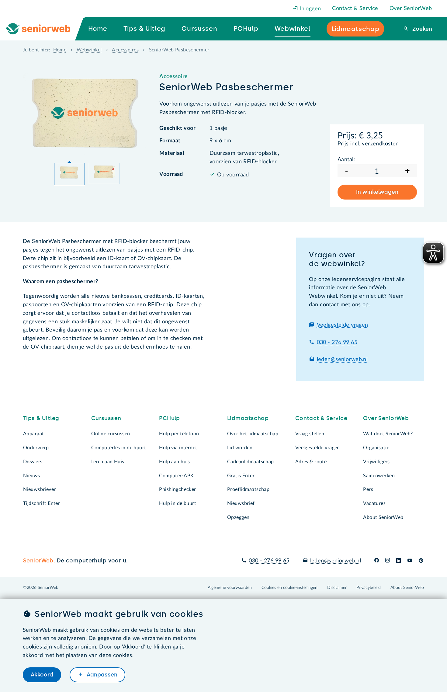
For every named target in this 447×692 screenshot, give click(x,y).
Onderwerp (36, 447)
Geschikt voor (177, 128)
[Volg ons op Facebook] (376, 560)
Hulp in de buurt (177, 503)
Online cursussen (110, 433)
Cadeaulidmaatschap (250, 461)
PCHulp (169, 418)
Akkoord (42, 674)
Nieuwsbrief (241, 503)
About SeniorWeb (383, 517)
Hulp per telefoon (179, 433)
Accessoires (125, 49)
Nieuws (31, 475)
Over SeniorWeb (411, 8)
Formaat (169, 141)
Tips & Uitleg (41, 418)
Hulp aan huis (174, 461)
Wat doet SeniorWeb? (388, 433)
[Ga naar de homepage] (43, 28)
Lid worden (239, 447)
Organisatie (376, 447)
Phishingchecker (177, 489)
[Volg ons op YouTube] (410, 560)
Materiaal (171, 153)
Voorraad (171, 174)
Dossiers (32, 461)
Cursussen (106, 418)
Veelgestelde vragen (342, 325)
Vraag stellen (309, 433)
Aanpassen (101, 674)
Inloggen (309, 9)
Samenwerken (379, 475)
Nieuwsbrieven (40, 489)
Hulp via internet (178, 447)
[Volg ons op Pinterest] (421, 560)
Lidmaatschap (248, 418)
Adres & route (311, 461)
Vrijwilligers (376, 461)
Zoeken (421, 29)
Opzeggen (238, 517)
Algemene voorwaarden (230, 588)
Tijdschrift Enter (41, 503)
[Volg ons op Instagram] (387, 560)
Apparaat (33, 433)
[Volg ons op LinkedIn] (398, 560)
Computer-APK (176, 475)
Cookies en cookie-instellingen (289, 588)
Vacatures (374, 503)
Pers (368, 489)
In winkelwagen (377, 192)
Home (60, 49)
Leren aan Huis (107, 461)
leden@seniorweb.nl (342, 359)
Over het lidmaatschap (252, 433)
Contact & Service (355, 8)
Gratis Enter (241, 475)
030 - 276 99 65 (337, 342)
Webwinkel (89, 49)
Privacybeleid (368, 588)
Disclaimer (337, 588)
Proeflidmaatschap (248, 489)
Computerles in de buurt (118, 447)
